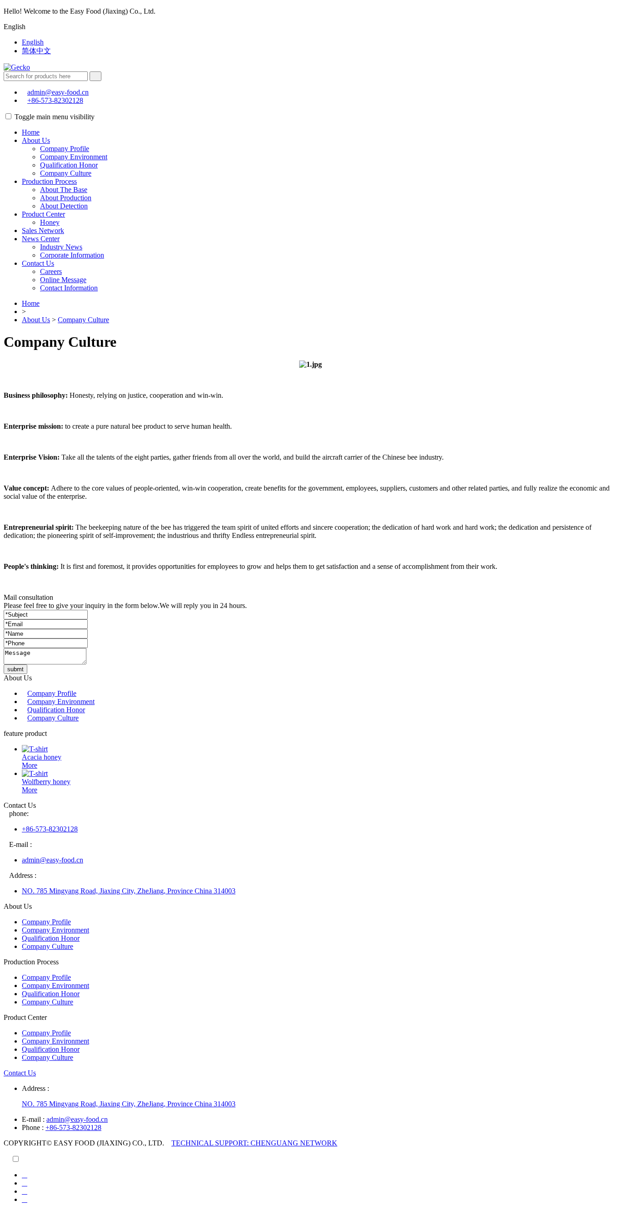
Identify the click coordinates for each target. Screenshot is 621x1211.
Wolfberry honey (46, 781)
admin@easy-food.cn (58, 92)
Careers (51, 271)
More (29, 765)
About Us (36, 140)
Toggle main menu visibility (55, 117)
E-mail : (33, 1119)
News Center (41, 239)
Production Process (49, 181)
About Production (65, 198)
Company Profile (64, 148)
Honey (50, 222)
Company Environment (73, 157)
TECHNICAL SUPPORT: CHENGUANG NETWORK (254, 1143)
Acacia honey (41, 757)
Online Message (63, 280)
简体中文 (36, 51)
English (33, 42)
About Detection (64, 206)
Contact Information (69, 288)
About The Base (63, 189)
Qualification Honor (69, 165)
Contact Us (38, 263)
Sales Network (43, 230)
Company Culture (65, 173)
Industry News (61, 247)
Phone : (33, 1127)
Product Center (43, 214)
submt (15, 669)
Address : (35, 1088)
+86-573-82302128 (55, 100)
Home (31, 132)
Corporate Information (72, 255)
